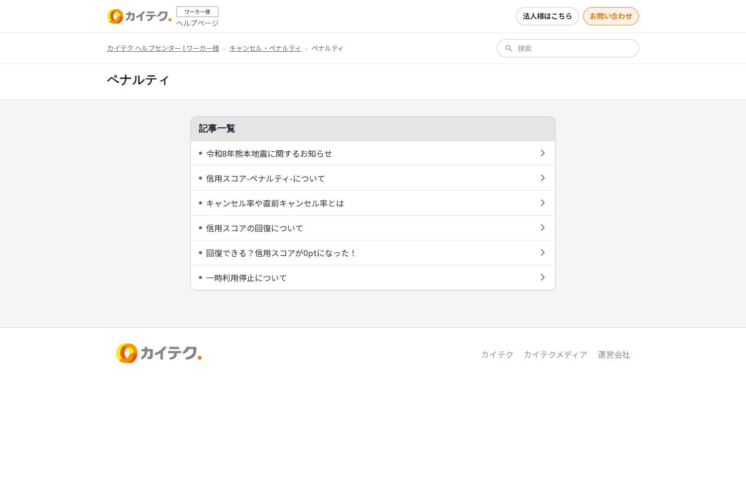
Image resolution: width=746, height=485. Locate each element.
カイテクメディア (556, 354)
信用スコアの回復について (254, 228)
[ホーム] (139, 16)
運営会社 (614, 354)
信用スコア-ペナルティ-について (265, 178)
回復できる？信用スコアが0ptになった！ (281, 253)
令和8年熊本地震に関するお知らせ (269, 153)
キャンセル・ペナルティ (265, 48)
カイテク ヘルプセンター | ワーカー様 (163, 48)
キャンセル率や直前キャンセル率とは (275, 203)
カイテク (497, 354)
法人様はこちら (547, 16)
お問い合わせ (611, 16)
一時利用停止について (246, 277)
